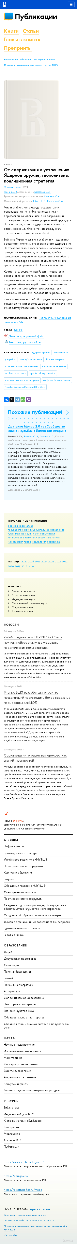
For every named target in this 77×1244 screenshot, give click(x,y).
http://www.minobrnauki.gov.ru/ (24, 1162)
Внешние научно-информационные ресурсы (32, 1090)
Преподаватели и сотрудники (23, 866)
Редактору (68, 1240)
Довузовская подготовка (20, 958)
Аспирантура (12, 991)
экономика (53, 541)
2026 (31, 561)
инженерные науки (44, 533)
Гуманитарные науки (23, 591)
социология (39, 541)
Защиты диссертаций (17, 1071)
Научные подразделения (19, 1044)
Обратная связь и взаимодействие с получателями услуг (36, 1025)
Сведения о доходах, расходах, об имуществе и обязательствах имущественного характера (35, 906)
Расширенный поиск (44, 59)
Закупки (9, 879)
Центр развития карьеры (20, 1004)
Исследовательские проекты (22, 1051)
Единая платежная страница (22, 928)
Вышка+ (9, 978)
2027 (24, 561)
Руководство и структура (20, 853)
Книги (11, 31)
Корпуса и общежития (18, 872)
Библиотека (11, 1107)
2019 (18, 566)
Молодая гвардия (13, 187)
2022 (58, 561)
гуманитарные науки (20, 533)
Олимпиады (11, 965)
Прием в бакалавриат (17, 971)
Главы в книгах (22, 39)
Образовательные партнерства (24, 1017)
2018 (24, 566)
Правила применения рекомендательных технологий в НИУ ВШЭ (36, 1228)
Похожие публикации (35, 412)
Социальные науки (23, 607)
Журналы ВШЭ (13, 1140)
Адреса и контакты (40, 1209)
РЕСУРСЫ (11, 1101)
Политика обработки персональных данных (29, 1220)
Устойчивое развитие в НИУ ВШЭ (25, 859)
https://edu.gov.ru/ (16, 1176)
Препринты (18, 47)
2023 (51, 561)
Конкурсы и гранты (16, 1084)
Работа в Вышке (14, 935)
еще (31, 566)
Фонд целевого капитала (20, 892)
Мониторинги (13, 1058)
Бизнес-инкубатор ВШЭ (19, 1011)
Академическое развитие (20, 1077)
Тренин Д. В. (10, 192)
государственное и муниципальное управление (36, 529)
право (27, 541)
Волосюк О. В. (31, 436)
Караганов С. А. (42, 192)
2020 (11, 566)
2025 (37, 561)
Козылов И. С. (46, 436)
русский (18, 329)
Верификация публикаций (18, 59)
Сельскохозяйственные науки (29, 603)
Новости (11, 625)
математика (53, 537)
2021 (65, 561)
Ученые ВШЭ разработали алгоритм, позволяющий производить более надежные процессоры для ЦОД (37, 697)
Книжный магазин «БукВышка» (23, 1120)
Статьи (31, 31)
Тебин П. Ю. (39, 201)
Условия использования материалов (25, 1215)
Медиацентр (12, 1133)
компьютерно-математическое (26, 537)
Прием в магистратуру (18, 985)
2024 (44, 561)
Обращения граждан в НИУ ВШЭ (25, 885)
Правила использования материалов (23, 65)
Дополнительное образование (24, 998)
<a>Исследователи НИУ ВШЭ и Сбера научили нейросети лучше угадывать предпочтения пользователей (33, 642)
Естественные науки (24, 595)
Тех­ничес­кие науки (23, 611)
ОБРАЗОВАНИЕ (15, 945)
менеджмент (15, 541)
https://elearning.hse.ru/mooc (23, 1189)
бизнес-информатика (20, 525)
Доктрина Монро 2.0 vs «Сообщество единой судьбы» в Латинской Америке (37, 428)
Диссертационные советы (21, 1064)
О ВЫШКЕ (11, 840)
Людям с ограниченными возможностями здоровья (37, 922)
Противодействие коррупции (23, 898)
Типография (11, 1127)
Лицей (8, 952)
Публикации (36, 16)
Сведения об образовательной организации (32, 915)
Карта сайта (10, 1235)
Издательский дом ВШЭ (19, 1114)
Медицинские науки (23, 599)
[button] (9, 418)
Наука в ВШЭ (51, 65)
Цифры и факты (14, 846)
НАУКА (9, 1038)
